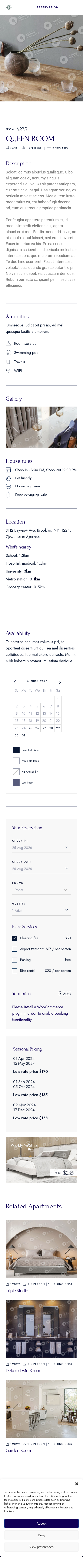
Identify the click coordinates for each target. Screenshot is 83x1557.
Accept (41, 1523)
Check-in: (20, 841)
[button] (76, 1484)
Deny (41, 1535)
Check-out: (21, 862)
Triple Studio (17, 1290)
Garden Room (18, 1450)
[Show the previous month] (14, 682)
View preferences (41, 1547)
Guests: (18, 904)
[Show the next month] (60, 682)
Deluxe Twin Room (23, 1370)
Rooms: (18, 883)
